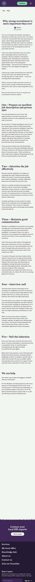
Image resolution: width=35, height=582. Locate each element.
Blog (8, 10)
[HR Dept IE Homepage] (4, 3)
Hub (4, 10)
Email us (22, 3)
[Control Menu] (30, 3)
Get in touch (17, 534)
